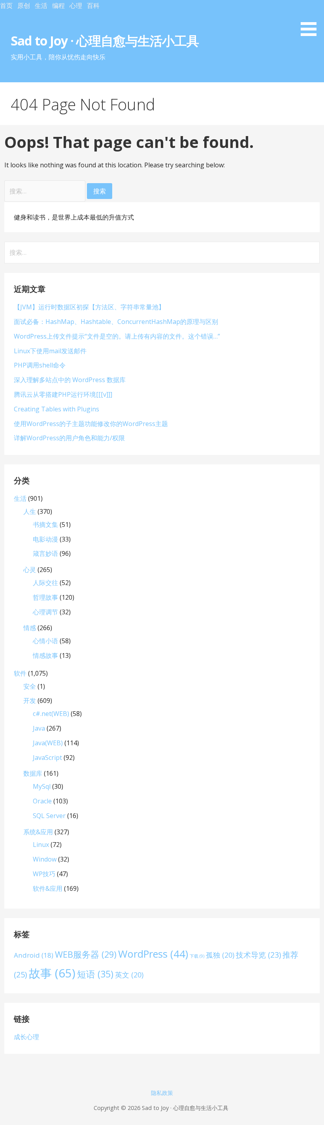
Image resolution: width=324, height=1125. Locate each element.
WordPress (153, 953)
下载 (197, 956)
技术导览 (258, 954)
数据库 (32, 773)
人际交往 (45, 582)
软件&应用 (47, 888)
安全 (29, 686)
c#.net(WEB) (51, 713)
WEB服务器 (86, 954)
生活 (41, 5)
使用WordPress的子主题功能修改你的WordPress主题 (91, 423)
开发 (29, 700)
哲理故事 (45, 597)
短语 (95, 974)
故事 (52, 973)
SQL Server (49, 815)
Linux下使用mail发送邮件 (50, 351)
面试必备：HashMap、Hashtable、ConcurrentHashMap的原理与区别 (116, 321)
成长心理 (26, 1036)
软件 (20, 673)
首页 (6, 5)
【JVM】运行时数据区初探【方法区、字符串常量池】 (89, 307)
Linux (41, 844)
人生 (29, 511)
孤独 (220, 955)
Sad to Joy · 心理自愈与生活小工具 (106, 40)
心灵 (29, 569)
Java (39, 728)
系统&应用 (38, 832)
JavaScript (47, 757)
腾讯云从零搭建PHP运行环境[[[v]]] (63, 394)
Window (45, 859)
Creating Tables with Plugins (56, 409)
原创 (23, 5)
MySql (42, 786)
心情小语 (45, 640)
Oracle (42, 801)
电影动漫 (45, 539)
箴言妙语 (45, 553)
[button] (311, 19)
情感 (29, 627)
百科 (93, 5)
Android (33, 955)
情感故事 (45, 655)
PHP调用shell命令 (40, 365)
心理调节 (45, 612)
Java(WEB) (48, 743)
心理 (76, 5)
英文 (129, 974)
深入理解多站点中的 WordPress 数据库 (70, 379)
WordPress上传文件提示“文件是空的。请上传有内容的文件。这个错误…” (117, 336)
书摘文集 (45, 524)
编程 (58, 5)
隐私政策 (162, 1093)
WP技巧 (44, 873)
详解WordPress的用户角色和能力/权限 (69, 438)
